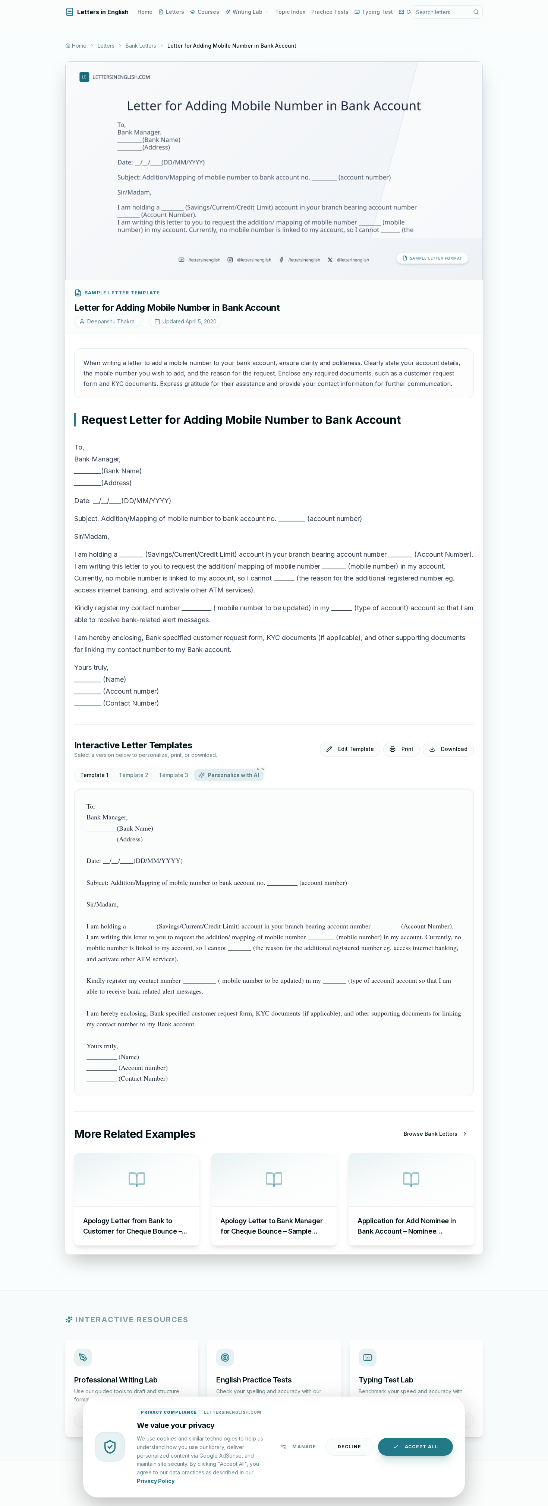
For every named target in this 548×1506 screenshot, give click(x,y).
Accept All (421, 1446)
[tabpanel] (274, 942)
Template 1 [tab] (94, 775)
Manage (304, 1446)
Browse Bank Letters (430, 1134)
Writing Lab (247, 12)
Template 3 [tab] (173, 775)
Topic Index (290, 12)
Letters (175, 12)
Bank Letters (141, 45)
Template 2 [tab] (133, 775)
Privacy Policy (155, 1480)
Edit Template (356, 749)
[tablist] (169, 775)
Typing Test (377, 12)
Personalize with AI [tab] (236, 773)
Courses (208, 12)
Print (407, 749)
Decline (349, 1446)
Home (145, 12)
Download (454, 749)
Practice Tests (330, 12)
